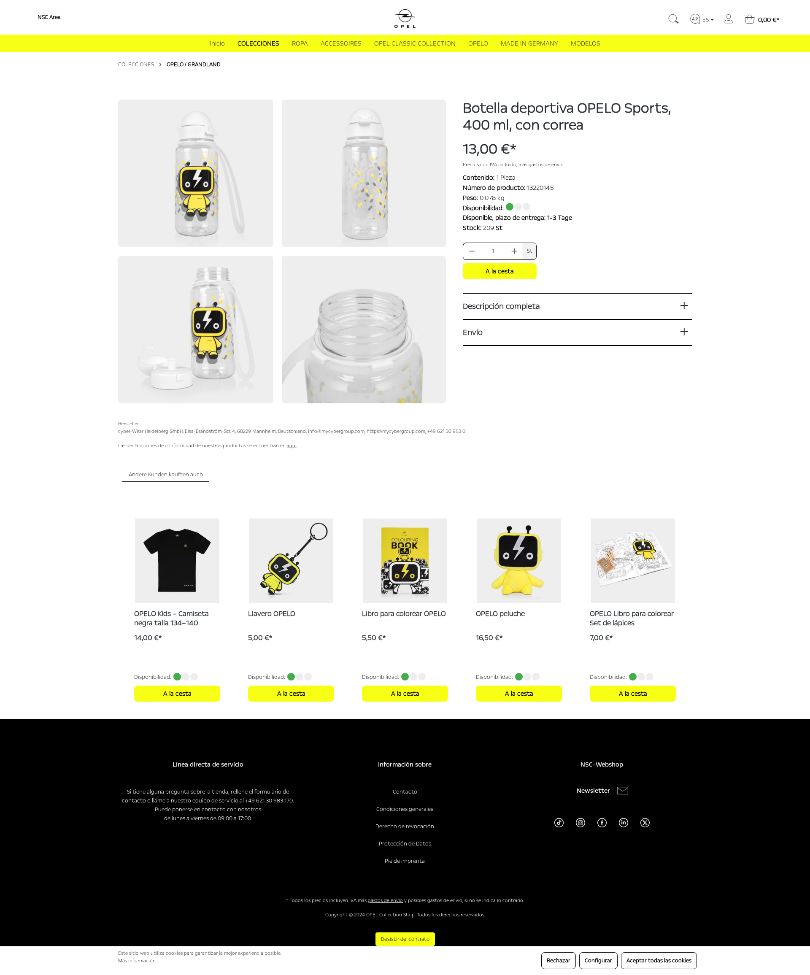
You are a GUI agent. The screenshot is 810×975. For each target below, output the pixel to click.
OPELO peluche (500, 613)
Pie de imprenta (405, 861)
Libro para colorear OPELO (404, 613)
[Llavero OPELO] (291, 561)
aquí (292, 446)
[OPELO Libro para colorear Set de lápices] (633, 561)
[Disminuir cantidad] (472, 251)
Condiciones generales (404, 809)
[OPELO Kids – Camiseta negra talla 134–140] (177, 561)
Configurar (598, 960)
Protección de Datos (405, 844)
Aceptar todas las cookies (658, 960)
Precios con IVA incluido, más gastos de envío (513, 165)
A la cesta (500, 271)
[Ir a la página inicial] (405, 18)
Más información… (138, 961)
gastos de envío (385, 900)
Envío (473, 332)
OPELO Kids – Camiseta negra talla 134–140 (171, 618)
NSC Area (49, 17)
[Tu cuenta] (728, 17)
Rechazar (558, 960)
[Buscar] (673, 17)
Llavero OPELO (271, 613)
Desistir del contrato (405, 939)
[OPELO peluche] (519, 561)
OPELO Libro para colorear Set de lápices (632, 618)
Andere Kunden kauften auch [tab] (166, 474)
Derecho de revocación (404, 826)
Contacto (405, 792)
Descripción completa (501, 306)
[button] (195, 173)
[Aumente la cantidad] (515, 251)
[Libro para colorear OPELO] (405, 561)
